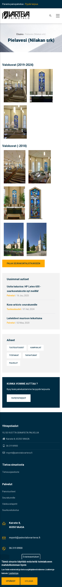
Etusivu (20, 34)
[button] (15, 71)
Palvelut (11, 295)
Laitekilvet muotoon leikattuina (24, 318)
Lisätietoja (13, 573)
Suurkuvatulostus (10, 510)
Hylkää (29, 581)
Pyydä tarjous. (32, 4)
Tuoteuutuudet (14, 309)
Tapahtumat (31, 355)
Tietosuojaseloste (10, 472)
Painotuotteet (8, 491)
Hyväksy (10, 581)
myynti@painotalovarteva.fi (19, 453)
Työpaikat (14, 355)
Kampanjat (35, 348)
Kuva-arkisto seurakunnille (22, 304)
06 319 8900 (15, 548)
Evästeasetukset (31, 557)
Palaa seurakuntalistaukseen (23, 263)
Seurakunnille (8, 498)
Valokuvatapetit (9, 504)
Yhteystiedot (18, 398)
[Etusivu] (15, 15)
